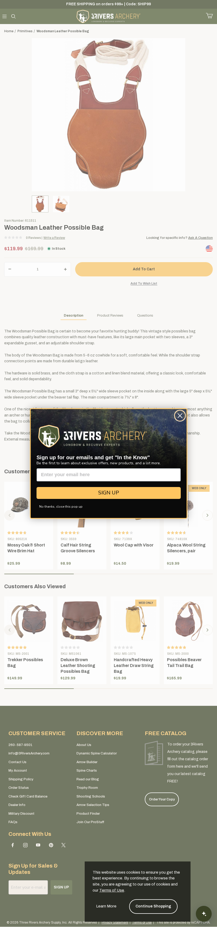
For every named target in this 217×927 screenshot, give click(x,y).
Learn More (106, 906)
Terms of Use (111, 890)
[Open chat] (204, 914)
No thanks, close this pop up (61, 506)
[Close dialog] (180, 415)
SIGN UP (108, 492)
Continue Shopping (153, 906)
